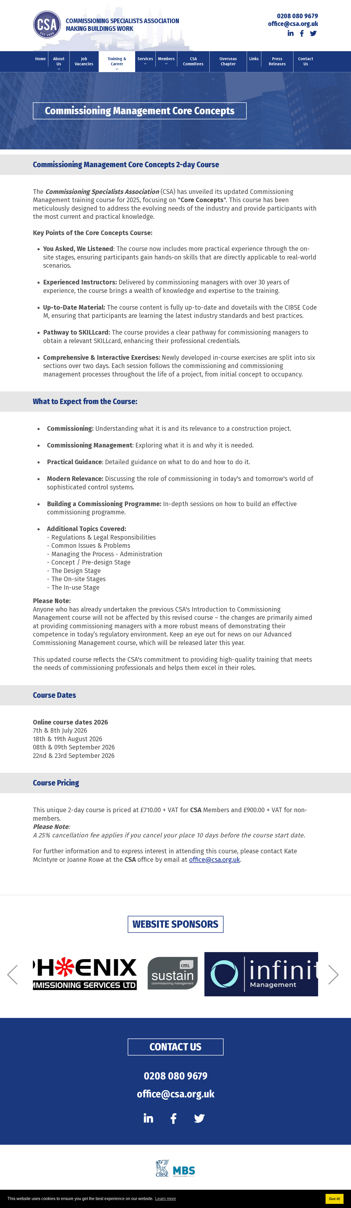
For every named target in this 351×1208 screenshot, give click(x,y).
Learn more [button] (165, 1198)
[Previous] (15, 975)
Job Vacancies (84, 61)
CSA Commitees (193, 61)
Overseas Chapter (228, 61)
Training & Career (116, 61)
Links (254, 58)
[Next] (336, 975)
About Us (58, 61)
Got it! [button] (334, 1199)
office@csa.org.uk (293, 24)
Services (145, 58)
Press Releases (277, 61)
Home (40, 58)
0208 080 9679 (297, 16)
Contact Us (305, 61)
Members (166, 58)
